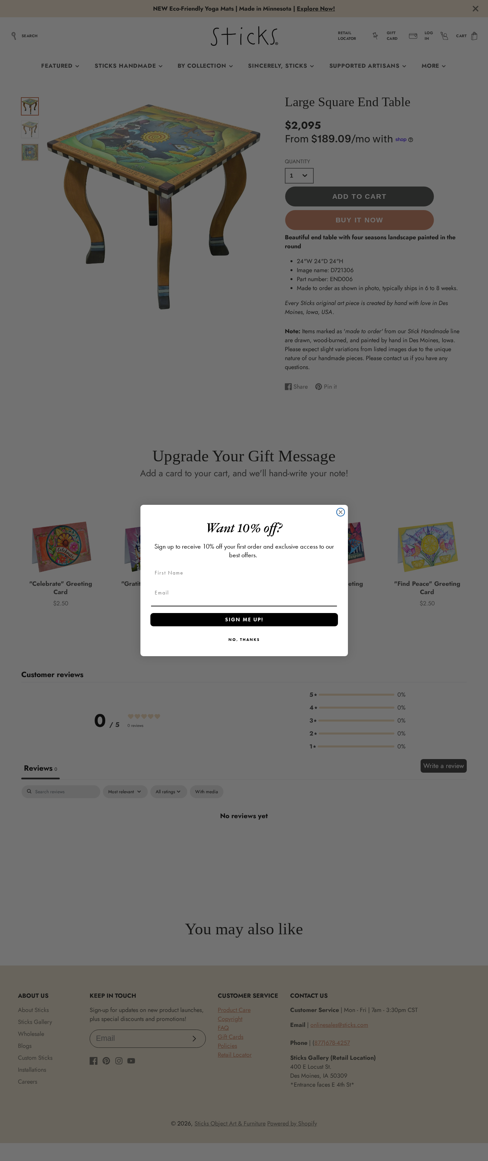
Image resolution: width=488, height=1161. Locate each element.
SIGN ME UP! (244, 619)
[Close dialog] (341, 512)
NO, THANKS (244, 639)
